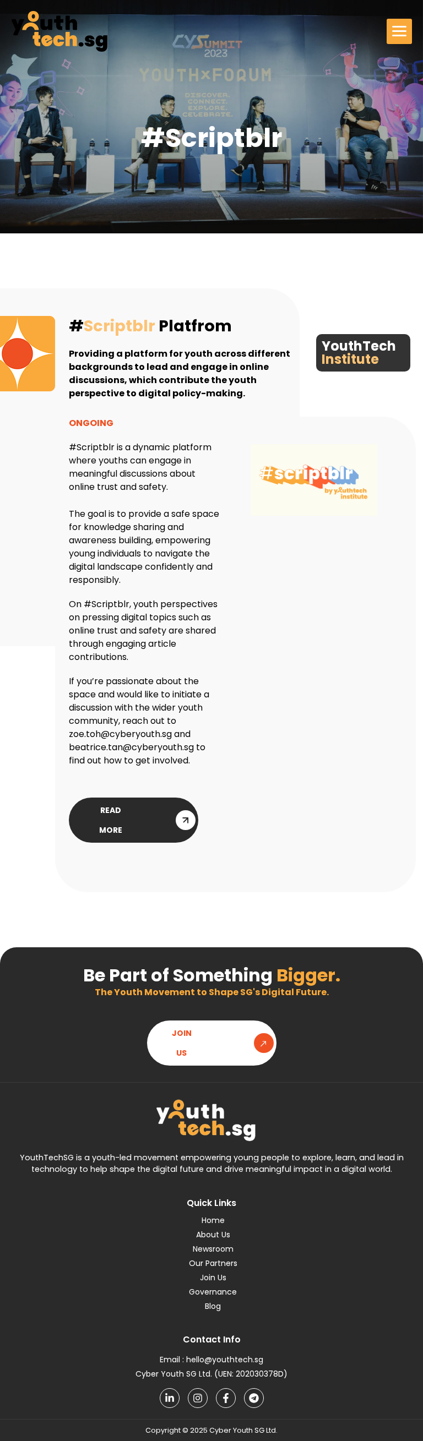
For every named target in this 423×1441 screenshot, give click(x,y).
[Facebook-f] (226, 1398)
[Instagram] (198, 1398)
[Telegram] (254, 1398)
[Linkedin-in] (170, 1398)
